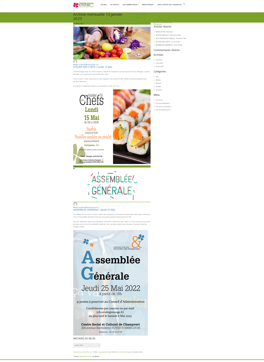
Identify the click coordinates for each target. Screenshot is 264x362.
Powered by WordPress (82, 352)
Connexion (159, 100)
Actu (157, 77)
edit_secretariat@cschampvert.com (87, 64)
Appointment (104, 352)
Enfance (158, 83)
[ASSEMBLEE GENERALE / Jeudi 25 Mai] (112, 186)
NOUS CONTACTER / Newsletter (170, 5)
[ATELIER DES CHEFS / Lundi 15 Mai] (112, 43)
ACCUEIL (104, 5)
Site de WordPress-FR (163, 110)
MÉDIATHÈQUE (147, 5)
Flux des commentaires (163, 106)
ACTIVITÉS (114, 5)
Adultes (158, 80)
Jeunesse (159, 90)
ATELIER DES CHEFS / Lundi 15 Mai (92, 67)
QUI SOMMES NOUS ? (131, 5)
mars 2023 (159, 63)
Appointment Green (85, 356)
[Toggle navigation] (74, 10)
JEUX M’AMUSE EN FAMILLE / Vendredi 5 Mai (171, 38)
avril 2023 (159, 60)
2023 (144, 14)
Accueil (138, 14)
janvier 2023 (160, 66)
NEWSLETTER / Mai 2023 (164, 32)
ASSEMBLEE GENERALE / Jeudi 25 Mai (94, 209)
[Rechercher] (184, 4)
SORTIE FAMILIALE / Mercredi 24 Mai (168, 35)
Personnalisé (124, 352)
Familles (158, 86)
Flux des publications (162, 103)
